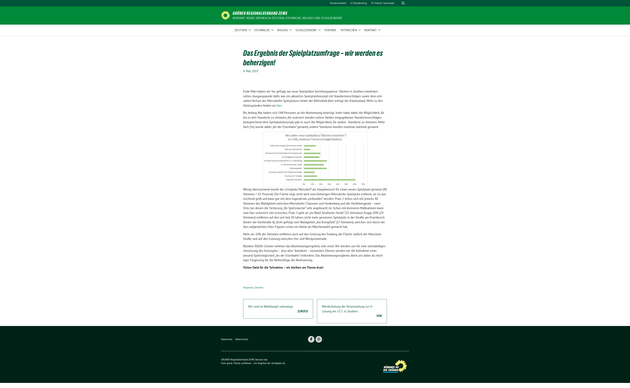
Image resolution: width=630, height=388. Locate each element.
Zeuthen (259, 287)
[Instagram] (318, 339)
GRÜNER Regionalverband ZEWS (260, 13)
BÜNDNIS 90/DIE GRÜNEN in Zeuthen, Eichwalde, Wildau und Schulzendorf (287, 18)
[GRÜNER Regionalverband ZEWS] (225, 15)
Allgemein (248, 287)
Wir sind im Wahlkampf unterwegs (278, 308)
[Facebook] (311, 339)
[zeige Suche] (403, 3)
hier (279, 105)
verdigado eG (278, 363)
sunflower (246, 363)
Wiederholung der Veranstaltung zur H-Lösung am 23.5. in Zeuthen (352, 311)
